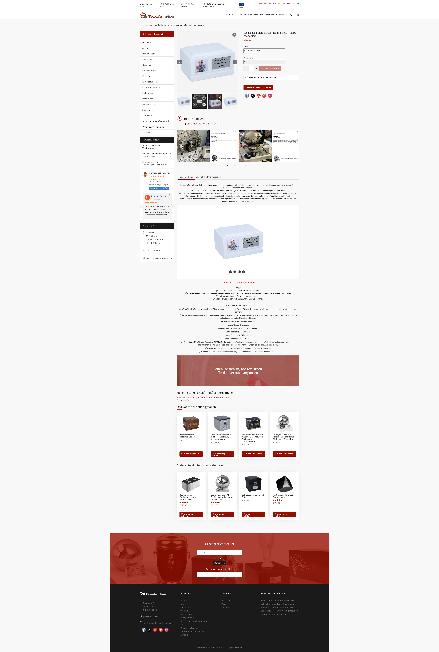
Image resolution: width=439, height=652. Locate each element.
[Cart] (298, 14)
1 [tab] (227, 165)
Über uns (269, 15)
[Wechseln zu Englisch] (260, 3)
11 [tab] (246, 165)
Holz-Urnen (147, 43)
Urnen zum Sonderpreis (153, 127)
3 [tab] (231, 165)
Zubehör (146, 132)
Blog (240, 15)
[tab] (186, 177)
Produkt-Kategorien (253, 15)
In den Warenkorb (271, 68)
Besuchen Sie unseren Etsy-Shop (204, 124)
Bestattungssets (149, 54)
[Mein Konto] (294, 15)
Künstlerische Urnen (151, 87)
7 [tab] (238, 165)
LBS (223, 558)
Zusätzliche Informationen (208, 177)
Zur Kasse (225, 607)
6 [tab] (236, 165)
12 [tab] (247, 165)
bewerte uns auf (158, 188)
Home (143, 25)
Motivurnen (147, 99)
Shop (230, 15)
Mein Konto (226, 600)
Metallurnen (148, 93)
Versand (184, 611)
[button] (235, 62)
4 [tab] (233, 165)
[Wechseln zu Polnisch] (265, 3)
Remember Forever (159, 173)
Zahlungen (185, 607)
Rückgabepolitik (188, 618)
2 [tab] (229, 165)
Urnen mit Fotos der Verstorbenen (151, 146)
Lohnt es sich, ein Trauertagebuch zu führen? (155, 163)
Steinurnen (147, 110)
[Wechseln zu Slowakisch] (298, 3)
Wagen (224, 604)
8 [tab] (240, 165)
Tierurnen (147, 116)
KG (216, 558)
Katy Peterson (158, 196)
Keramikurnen (149, 71)
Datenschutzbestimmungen (193, 621)
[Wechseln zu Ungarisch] (293, 3)
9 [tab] (242, 165)
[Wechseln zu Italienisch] (284, 3)
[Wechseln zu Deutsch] (270, 3)
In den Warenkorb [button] (285, 454)
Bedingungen (186, 614)
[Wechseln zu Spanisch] (279, 3)
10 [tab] (244, 165)
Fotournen (147, 59)
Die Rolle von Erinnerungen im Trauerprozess (156, 155)
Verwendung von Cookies (192, 631)
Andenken (147, 48)
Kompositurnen (149, 82)
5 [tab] (235, 165)
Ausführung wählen (218, 454)
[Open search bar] (291, 15)
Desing (247, 46)
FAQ (182, 604)
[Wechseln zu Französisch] (274, 3)
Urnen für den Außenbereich (155, 121)
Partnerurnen (148, 104)
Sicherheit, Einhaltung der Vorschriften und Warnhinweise (203, 397)
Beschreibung (186, 177)
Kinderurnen (148, 76)
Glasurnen (147, 65)
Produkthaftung (184, 400)
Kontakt (280, 15)
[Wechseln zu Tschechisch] (288, 3)
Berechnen (219, 563)
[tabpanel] (207, 146)
